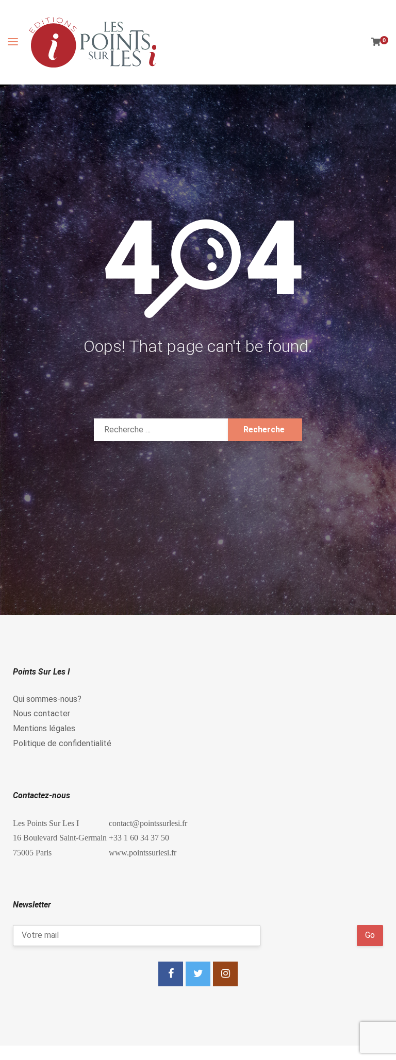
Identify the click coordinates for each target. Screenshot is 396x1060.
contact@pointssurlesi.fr (148, 823)
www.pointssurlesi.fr (142, 852)
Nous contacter (41, 713)
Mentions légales (44, 728)
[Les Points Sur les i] (92, 42)
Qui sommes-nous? (47, 699)
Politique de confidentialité (62, 743)
